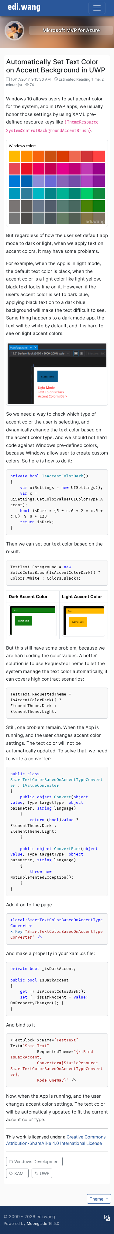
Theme (97, 1198)
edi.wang (24, 7)
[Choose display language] (107, 1218)
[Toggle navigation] (96, 8)
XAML (19, 1173)
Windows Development (36, 1161)
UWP (44, 1173)
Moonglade (37, 1223)
